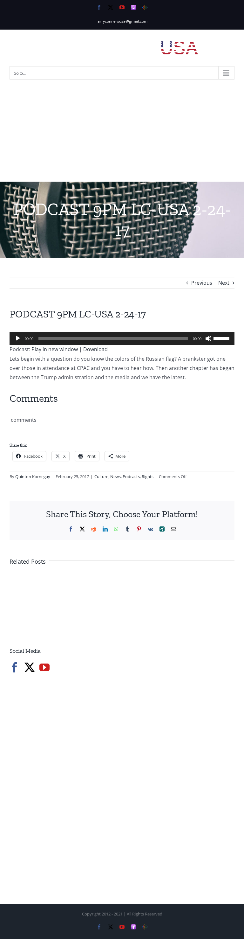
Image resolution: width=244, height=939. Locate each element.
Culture (101, 476)
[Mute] (208, 338)
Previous (201, 282)
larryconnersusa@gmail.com (122, 21)
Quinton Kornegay (32, 476)
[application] (122, 338)
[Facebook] (15, 667)
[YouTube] (44, 667)
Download (95, 349)
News (115, 476)
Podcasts (131, 476)
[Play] (18, 338)
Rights (147, 476)
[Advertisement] (122, 133)
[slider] (222, 338)
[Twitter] (29, 667)
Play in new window (54, 349)
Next (223, 282)
